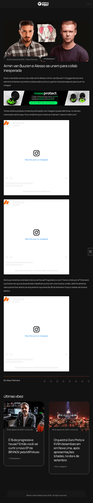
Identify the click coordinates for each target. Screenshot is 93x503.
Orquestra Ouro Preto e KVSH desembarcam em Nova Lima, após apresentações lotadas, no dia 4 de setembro (69, 450)
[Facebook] (57, 381)
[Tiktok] (76, 381)
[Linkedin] (63, 381)
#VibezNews (49, 59)
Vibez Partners (31, 59)
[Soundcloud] (44, 381)
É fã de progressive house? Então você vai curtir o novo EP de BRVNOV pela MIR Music (23, 446)
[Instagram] (69, 381)
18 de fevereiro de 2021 (15, 59)
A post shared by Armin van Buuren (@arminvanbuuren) (36, 270)
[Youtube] (88, 381)
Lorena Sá (29, 429)
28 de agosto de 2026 (15, 429)
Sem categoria (60, 466)
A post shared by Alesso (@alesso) (36, 191)
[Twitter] (82, 381)
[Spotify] (51, 381)
